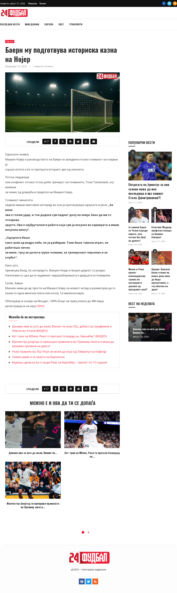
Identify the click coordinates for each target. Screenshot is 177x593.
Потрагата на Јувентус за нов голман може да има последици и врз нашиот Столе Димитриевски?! (148, 191)
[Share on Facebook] (55, 141)
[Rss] (175, 3)
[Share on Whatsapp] (86, 141)
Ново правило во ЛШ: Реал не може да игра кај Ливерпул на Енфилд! (59, 351)
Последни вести (10, 24)
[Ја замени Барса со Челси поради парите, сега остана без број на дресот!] (138, 216)
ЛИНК (40, 306)
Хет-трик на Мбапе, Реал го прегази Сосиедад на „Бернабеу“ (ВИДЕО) (59, 336)
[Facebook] (164, 3)
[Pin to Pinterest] (70, 141)
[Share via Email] (93, 141)
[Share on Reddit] (78, 141)
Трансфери (75, 24)
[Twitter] (169, 3)
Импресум (32, 3)
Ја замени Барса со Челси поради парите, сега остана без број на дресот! (138, 233)
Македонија (32, 24)
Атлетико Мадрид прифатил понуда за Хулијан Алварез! (161, 232)
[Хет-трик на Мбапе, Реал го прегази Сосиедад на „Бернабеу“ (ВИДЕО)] (92, 429)
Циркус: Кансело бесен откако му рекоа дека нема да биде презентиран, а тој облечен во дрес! (160, 279)
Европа (48, 24)
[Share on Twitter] (62, 141)
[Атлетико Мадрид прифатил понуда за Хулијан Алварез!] (161, 216)
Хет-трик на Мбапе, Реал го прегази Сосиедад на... (92, 454)
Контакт (43, 3)
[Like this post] (47, 141)
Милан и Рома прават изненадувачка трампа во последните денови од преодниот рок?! (137, 279)
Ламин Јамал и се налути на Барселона (38, 357)
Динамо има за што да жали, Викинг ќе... (33, 453)
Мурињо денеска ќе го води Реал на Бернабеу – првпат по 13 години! (59, 362)
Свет (61, 24)
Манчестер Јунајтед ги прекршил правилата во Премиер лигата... (33, 505)
